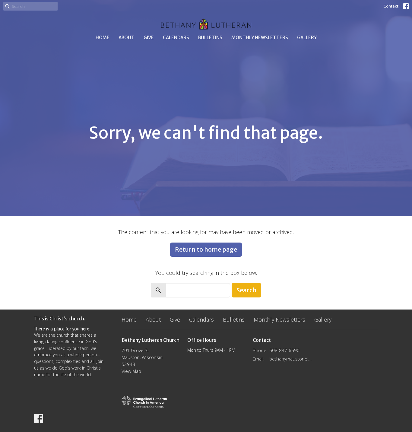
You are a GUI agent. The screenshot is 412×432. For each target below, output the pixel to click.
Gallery (307, 37)
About (127, 37)
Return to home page (206, 249)
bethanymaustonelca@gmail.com (290, 359)
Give (149, 37)
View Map (131, 371)
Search (246, 290)
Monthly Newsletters (259, 37)
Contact (390, 6)
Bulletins (210, 37)
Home (102, 37)
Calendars (176, 37)
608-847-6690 (284, 350)
